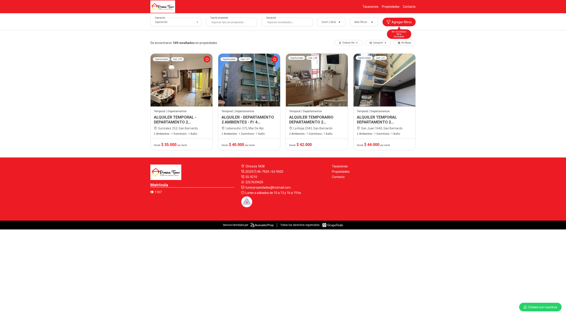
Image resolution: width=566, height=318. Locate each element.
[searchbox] (232, 23)
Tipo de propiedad (219, 18)
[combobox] (231, 22)
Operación (160, 18)
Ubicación (271, 18)
